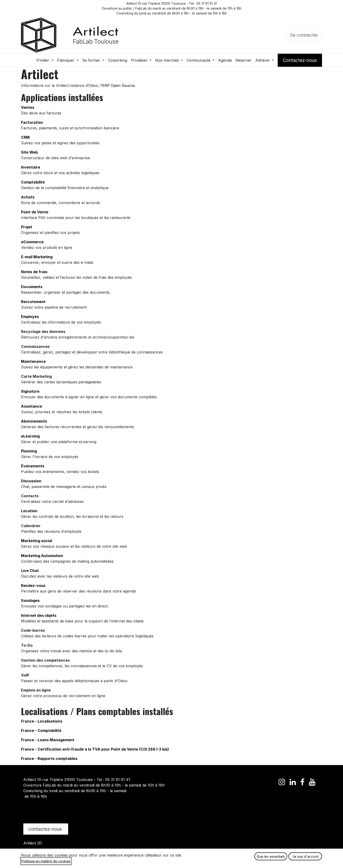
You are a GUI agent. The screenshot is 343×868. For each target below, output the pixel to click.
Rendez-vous (33, 585)
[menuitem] (44, 60)
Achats (28, 197)
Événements (32, 466)
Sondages (30, 600)
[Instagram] (306, 8)
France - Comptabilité (41, 730)
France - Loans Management (47, 739)
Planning (29, 451)
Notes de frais (34, 271)
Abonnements (34, 421)
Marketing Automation (42, 555)
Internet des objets (38, 615)
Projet (26, 227)
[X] (285, 8)
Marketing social (36, 540)
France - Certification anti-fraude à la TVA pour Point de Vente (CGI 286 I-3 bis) (95, 749)
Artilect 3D (32, 843)
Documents (31, 286)
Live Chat (30, 570)
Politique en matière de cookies (45, 861)
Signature (30, 391)
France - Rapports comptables (49, 758)
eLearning (30, 436)
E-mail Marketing (36, 256)
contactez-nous (45, 829)
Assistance (31, 406)
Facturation (32, 122)
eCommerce (32, 242)
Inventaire (30, 167)
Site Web (29, 152)
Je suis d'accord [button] (305, 856)
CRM (25, 137)
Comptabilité (33, 182)
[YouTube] (317, 8)
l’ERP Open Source (117, 85)
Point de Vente (34, 212)
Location (29, 510)
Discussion (31, 481)
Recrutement (33, 301)
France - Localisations (41, 721)
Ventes (27, 107)
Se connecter (304, 35)
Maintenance (33, 361)
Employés (30, 316)
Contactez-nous (300, 60)
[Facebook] (275, 8)
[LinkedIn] (296, 8)
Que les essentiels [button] (271, 856)
